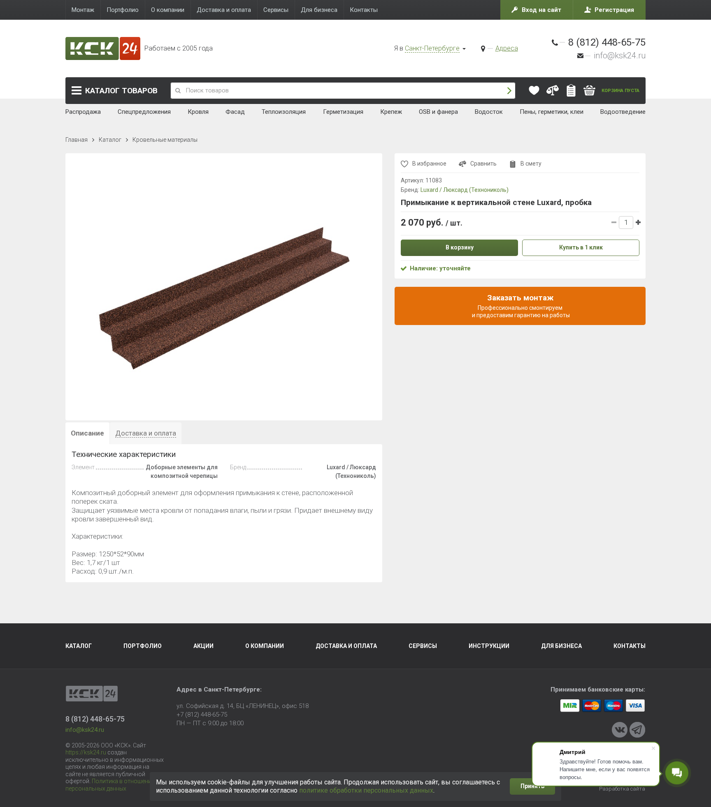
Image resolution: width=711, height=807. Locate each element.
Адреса (506, 48)
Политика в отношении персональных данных (110, 785)
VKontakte (619, 730)
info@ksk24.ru (620, 55)
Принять (532, 786)
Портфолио (142, 646)
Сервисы (423, 646)
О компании (264, 646)
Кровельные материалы (165, 139)
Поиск (509, 90)
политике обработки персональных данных (366, 790)
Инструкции (489, 646)
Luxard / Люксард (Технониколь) (465, 190)
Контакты (629, 646)
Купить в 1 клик (581, 247)
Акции (203, 646)
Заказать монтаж (520, 305)
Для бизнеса (561, 646)
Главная (76, 139)
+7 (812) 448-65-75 (202, 714)
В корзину (460, 247)
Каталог (121, 90)
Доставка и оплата (346, 646)
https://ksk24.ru (85, 752)
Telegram (637, 730)
